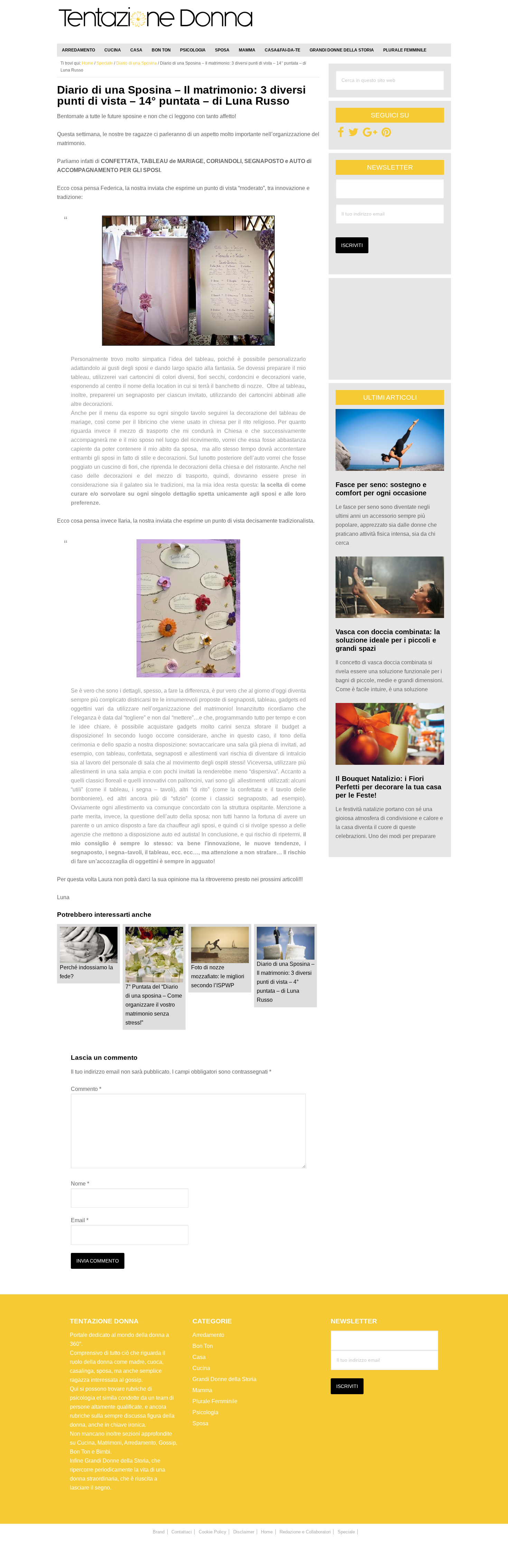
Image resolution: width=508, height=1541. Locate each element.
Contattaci (181, 1531)
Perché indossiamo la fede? (86, 971)
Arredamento (208, 1335)
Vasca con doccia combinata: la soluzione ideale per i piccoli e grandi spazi (388, 640)
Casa (199, 1357)
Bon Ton (202, 1346)
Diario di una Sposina (136, 63)
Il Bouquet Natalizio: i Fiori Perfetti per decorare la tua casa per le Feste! (388, 787)
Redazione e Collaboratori (305, 1531)
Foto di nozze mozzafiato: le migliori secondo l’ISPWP (217, 976)
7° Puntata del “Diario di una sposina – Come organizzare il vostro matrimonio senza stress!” (153, 1005)
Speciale (104, 63)
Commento (86, 1089)
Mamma (202, 1390)
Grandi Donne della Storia (224, 1379)
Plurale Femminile (214, 1401)
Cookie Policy (212, 1531)
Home (267, 1531)
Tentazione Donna (155, 23)
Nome (80, 1184)
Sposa (200, 1423)
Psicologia (205, 1412)
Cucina (201, 1368)
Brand (158, 1531)
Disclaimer (243, 1531)
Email (79, 1220)
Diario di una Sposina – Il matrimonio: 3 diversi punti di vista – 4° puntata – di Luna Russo (285, 982)
